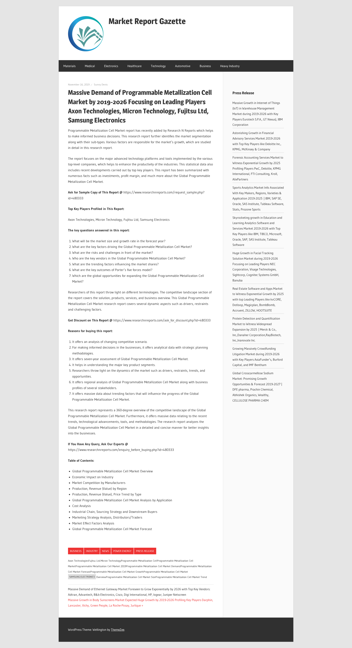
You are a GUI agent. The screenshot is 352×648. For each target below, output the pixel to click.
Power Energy (122, 551)
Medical (90, 66)
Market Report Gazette (147, 21)
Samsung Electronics (82, 576)
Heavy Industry (230, 66)
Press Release (145, 551)
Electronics (111, 66)
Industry (92, 551)
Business (205, 66)
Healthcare (134, 66)
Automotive (182, 66)
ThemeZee (117, 629)
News (105, 551)
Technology (158, 66)
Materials (69, 66)
